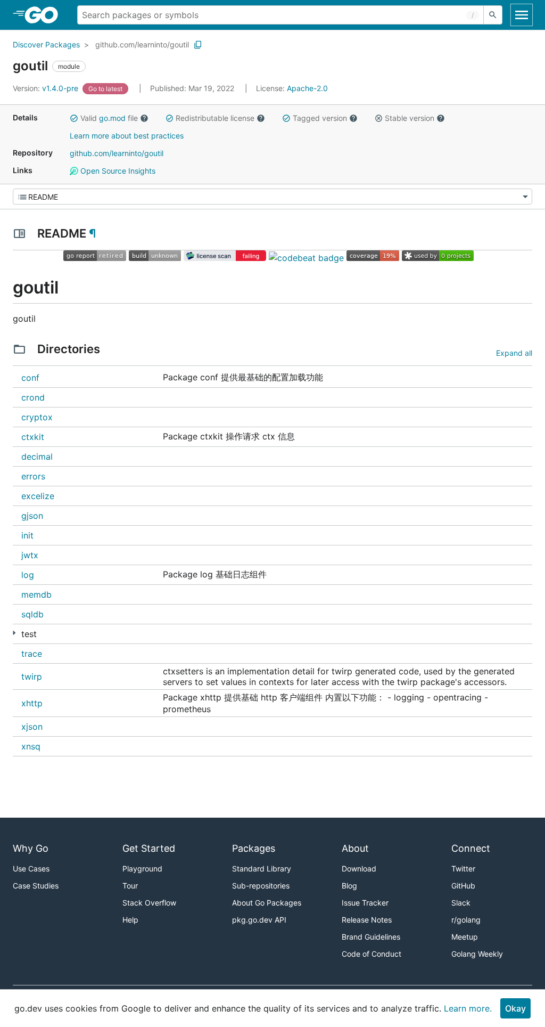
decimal (37, 456)
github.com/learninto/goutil (142, 44)
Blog (349, 885)
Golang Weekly (477, 953)
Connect (470, 848)
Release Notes (367, 919)
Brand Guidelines (371, 936)
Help (130, 919)
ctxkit (32, 436)
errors (33, 476)
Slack (460, 902)
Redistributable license (215, 118)
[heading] (45, 14)
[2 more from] (14, 633)
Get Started (148, 848)
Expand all (514, 352)
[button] (74, 118)
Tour (130, 885)
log (27, 574)
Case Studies (36, 885)
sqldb (32, 614)
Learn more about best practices (127, 135)
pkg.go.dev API (259, 919)
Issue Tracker (365, 902)
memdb (36, 594)
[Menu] (272, 197)
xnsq (30, 746)
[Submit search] (492, 15)
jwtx (29, 555)
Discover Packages (46, 44)
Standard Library (261, 868)
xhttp (32, 703)
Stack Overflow (149, 902)
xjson (32, 726)
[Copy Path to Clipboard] (198, 45)
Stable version (409, 118)
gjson (32, 515)
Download (359, 868)
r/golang (466, 919)
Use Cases (31, 868)
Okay (515, 1008)
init (27, 535)
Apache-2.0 (307, 88)
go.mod (112, 118)
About (355, 848)
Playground (142, 868)
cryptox (37, 417)
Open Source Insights (116, 170)
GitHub (463, 885)
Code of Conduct (371, 953)
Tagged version (320, 118)
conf (30, 377)
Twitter (463, 868)
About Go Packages (266, 902)
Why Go (30, 848)
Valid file (109, 118)
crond (33, 397)
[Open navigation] (521, 15)
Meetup (464, 936)
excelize (37, 496)
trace (31, 653)
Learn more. (468, 1008)
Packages (253, 848)
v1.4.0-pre (46, 88)
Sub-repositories (261, 885)
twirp (31, 676)
